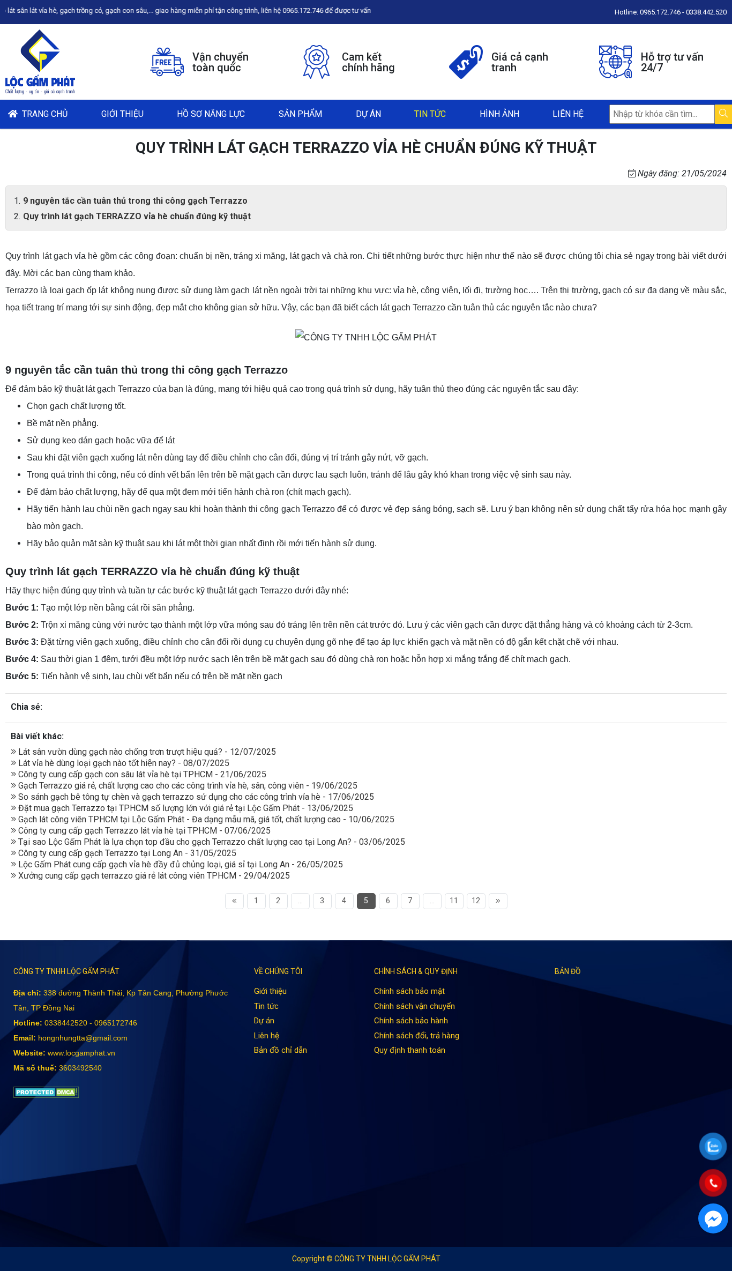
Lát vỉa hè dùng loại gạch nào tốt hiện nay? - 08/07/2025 (122, 763)
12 (476, 900)
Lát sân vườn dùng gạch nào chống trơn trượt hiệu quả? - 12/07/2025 (146, 752)
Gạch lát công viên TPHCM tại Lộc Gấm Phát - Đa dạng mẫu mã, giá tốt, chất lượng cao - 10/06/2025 (205, 819)
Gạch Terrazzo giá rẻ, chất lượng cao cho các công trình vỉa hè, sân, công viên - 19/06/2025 (186, 786)
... (300, 900)
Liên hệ (568, 114)
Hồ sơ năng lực (211, 114)
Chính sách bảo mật (409, 991)
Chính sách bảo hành (411, 1020)
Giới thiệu (122, 114)
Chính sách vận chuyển (414, 1006)
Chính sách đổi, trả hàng (416, 1035)
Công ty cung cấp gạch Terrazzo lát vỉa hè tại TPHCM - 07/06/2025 (143, 831)
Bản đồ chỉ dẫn (280, 1050)
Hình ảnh (499, 114)
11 (454, 900)
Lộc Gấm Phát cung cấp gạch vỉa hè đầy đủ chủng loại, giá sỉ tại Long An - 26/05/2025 (179, 864)
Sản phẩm (300, 114)
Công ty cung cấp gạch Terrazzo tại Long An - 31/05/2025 (126, 853)
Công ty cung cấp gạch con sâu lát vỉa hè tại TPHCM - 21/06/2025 (141, 774)
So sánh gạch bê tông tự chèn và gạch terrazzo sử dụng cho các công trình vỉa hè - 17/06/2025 (195, 797)
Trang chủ (43, 114)
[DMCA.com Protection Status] (46, 1092)
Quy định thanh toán (409, 1050)
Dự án (368, 114)
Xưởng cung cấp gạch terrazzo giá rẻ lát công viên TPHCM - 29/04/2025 (153, 876)
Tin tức (430, 114)
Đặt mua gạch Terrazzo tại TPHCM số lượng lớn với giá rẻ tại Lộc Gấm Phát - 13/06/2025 (184, 808)
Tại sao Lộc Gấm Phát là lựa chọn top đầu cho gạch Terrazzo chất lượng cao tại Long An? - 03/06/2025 (210, 842)
